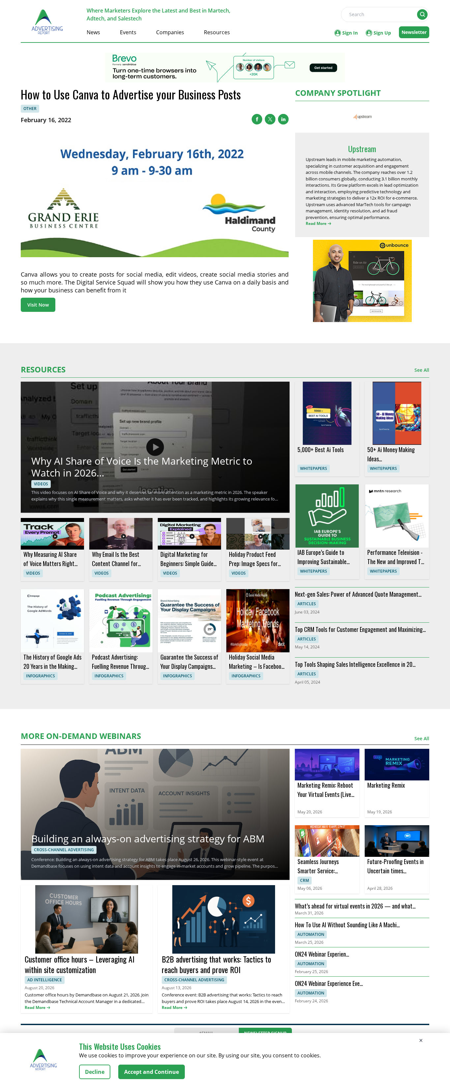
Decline (94, 1071)
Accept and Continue (151, 1071)
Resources (217, 32)
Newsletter (414, 32)
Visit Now (38, 305)
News (93, 32)
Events (128, 32)
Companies (170, 32)
